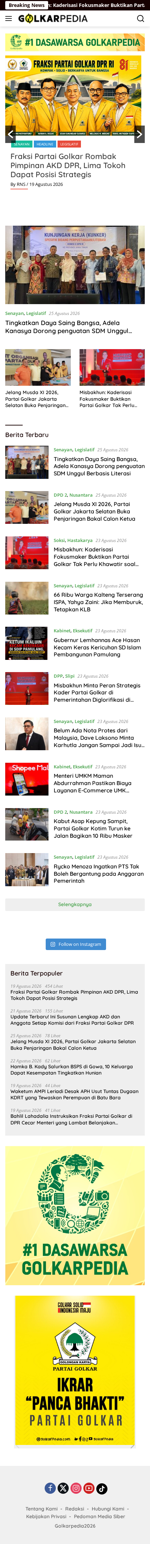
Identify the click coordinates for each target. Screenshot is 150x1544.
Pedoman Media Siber (99, 1516)
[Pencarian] (141, 18)
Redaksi (74, 1509)
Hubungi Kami (108, 1509)
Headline (45, 144)
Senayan (22, 144)
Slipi (70, 676)
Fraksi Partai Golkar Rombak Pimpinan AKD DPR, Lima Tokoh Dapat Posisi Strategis (68, 165)
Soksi (59, 540)
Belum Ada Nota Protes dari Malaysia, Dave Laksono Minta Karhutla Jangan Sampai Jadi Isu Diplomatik (97, 741)
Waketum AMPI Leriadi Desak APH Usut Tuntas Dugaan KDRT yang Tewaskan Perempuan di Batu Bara (74, 1094)
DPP (58, 676)
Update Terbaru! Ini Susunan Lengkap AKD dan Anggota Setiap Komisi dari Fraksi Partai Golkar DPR (72, 1020)
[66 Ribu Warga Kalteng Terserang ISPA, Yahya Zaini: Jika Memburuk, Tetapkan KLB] (26, 599)
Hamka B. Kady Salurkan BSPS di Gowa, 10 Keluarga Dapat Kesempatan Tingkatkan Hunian (71, 1069)
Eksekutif (82, 630)
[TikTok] (101, 1488)
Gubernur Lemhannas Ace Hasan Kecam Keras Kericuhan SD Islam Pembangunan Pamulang (97, 647)
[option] (75, 125)
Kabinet (62, 630)
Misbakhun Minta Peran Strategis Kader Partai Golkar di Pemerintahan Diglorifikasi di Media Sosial (97, 696)
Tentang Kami (41, 1509)
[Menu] (10, 18)
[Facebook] (50, 1489)
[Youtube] (89, 1489)
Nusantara (81, 495)
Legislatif (69, 144)
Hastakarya (80, 540)
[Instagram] (76, 1489)
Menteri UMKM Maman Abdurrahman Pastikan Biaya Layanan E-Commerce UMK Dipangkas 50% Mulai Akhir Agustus (93, 790)
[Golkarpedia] (52, 18)
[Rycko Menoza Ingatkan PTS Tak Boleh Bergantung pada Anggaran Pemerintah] (26, 870)
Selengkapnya (75, 904)
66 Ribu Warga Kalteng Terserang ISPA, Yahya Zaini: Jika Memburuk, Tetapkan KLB (98, 602)
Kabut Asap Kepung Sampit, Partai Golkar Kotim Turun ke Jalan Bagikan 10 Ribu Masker (93, 828)
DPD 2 (60, 495)
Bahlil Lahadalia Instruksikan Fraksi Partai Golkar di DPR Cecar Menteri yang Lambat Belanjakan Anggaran (71, 1119)
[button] (10, 134)
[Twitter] (63, 1489)
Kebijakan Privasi (46, 1516)
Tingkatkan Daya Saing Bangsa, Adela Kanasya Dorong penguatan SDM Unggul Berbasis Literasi (66, 331)
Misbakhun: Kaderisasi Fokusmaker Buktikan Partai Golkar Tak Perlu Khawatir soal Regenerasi (110, 398)
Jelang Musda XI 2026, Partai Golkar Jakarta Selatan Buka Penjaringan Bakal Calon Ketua (35, 398)
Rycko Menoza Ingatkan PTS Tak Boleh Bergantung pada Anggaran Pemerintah (99, 873)
